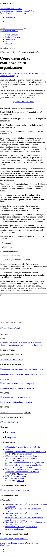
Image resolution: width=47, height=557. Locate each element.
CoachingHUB (11, 17)
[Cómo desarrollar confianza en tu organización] (24, 463)
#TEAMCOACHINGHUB (23, 73)
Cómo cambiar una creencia (11, 9)
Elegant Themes (17, 543)
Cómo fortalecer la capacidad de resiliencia (22, 472)
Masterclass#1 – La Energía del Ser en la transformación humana (21, 528)
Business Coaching (12, 37)
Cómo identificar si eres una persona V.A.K (17, 11)
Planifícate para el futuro (14, 478)
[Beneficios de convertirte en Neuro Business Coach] (21, 369)
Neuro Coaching (11, 35)
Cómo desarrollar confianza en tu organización (23, 465)
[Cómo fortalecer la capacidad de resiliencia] (23, 469)
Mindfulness (10, 39)
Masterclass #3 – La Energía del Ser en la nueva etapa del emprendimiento (24, 519)
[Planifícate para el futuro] (15, 476)
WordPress (4, 545)
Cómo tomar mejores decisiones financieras (22, 458)
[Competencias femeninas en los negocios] (17, 383)
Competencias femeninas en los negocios (17, 388)
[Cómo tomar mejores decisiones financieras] (23, 456)
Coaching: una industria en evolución (16, 402)
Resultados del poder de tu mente (13, 13)
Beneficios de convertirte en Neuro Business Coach (21, 374)
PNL (7, 41)
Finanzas (8, 44)
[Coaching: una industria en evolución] (15, 397)
